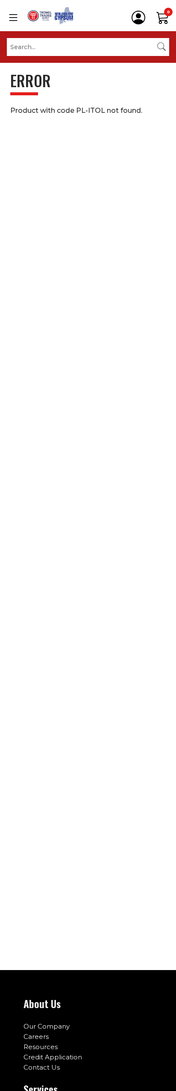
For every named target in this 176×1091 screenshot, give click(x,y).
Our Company (46, 1026)
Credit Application (52, 1057)
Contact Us (41, 1067)
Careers (36, 1036)
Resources (40, 1047)
